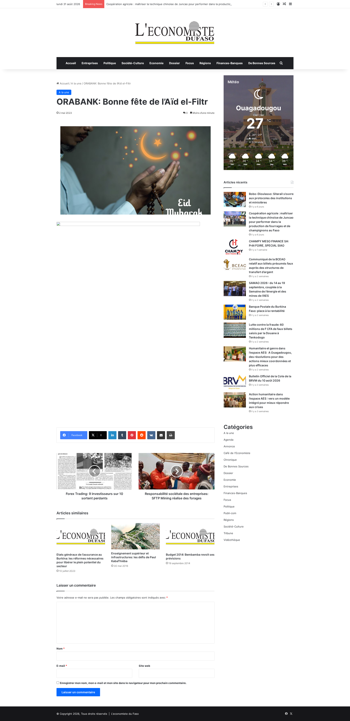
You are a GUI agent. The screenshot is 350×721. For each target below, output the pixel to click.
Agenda (228, 439)
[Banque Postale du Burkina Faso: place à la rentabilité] (235, 312)
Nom (61, 648)
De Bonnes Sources (261, 63)
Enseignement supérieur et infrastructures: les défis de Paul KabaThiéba (133, 557)
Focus (190, 63)
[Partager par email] (161, 435)
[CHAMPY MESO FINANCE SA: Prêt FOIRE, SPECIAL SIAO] (235, 246)
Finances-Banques (230, 63)
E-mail (62, 665)
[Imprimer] (171, 435)
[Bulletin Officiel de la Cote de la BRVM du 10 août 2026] (235, 381)
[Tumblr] (122, 435)
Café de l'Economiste (237, 453)
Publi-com (230, 513)
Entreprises (90, 63)
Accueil (71, 63)
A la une (76, 83)
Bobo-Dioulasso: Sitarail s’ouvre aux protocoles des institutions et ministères (271, 198)
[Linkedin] (112, 435)
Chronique (230, 459)
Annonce (229, 446)
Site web (144, 665)
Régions (205, 63)
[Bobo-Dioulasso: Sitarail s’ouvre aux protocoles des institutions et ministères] (235, 199)
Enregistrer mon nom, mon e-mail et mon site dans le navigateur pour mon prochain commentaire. (123, 683)
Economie (156, 63)
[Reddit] (142, 435)
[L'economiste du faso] (175, 30)
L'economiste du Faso (125, 713)
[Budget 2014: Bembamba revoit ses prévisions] (190, 536)
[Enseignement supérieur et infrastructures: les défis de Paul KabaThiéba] (135, 536)
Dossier (174, 63)
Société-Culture (133, 63)
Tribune (228, 533)
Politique (110, 63)
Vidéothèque (232, 539)
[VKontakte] (151, 435)
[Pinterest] (132, 435)
